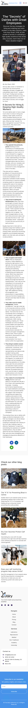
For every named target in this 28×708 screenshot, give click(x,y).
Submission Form (13, 3)
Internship (14, 645)
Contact (14, 624)
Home (14, 614)
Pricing (14, 619)
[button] (20, 3)
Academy (14, 642)
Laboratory (14, 632)
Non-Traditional (14, 640)
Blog (14, 622)
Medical (14, 637)
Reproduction (14, 634)
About (14, 617)
